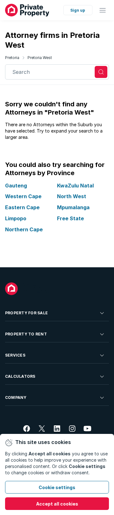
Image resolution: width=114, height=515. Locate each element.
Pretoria (12, 57)
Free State (70, 218)
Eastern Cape (22, 207)
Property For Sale (26, 313)
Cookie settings (57, 487)
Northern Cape (24, 229)
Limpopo (15, 218)
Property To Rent (26, 334)
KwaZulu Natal (75, 185)
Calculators (20, 376)
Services (15, 355)
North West (71, 196)
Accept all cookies (57, 503)
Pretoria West (40, 57)
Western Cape (23, 196)
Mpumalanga (73, 207)
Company (16, 397)
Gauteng (16, 185)
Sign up (77, 10)
